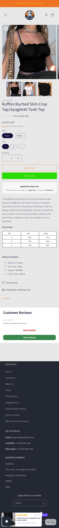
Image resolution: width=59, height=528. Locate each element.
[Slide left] (3, 90)
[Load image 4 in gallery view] (45, 89)
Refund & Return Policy (15, 409)
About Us (9, 384)
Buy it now (29, 175)
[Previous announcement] (5, 4)
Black (7, 135)
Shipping (5, 126)
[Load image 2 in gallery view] (29, 89)
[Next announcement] (54, 4)
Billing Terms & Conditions (17, 421)
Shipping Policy (12, 402)
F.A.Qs (8, 390)
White (19, 135)
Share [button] (7, 298)
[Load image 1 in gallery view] (14, 89)
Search (8, 371)
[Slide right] (56, 90)
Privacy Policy (11, 396)
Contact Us (10, 378)
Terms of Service (12, 415)
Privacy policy (45, 520)
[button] (5, 15)
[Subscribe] (43, 503)
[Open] (6, 521)
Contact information (44, 524)
